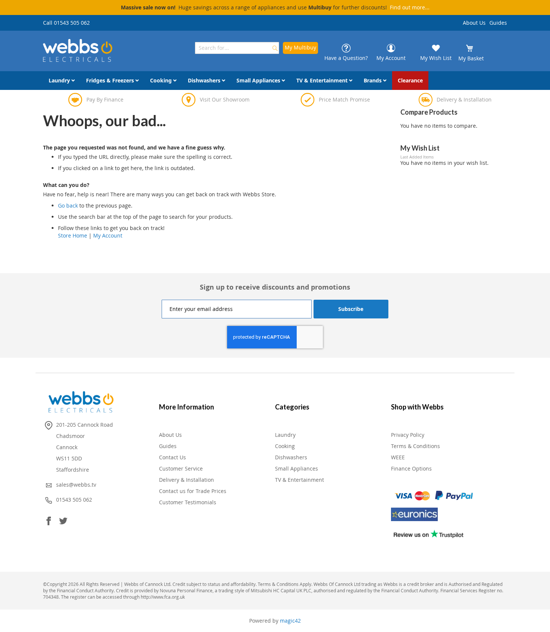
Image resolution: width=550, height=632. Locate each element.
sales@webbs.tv (76, 484)
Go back (68, 205)
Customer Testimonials (187, 502)
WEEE (398, 457)
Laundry (285, 434)
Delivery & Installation (186, 479)
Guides (498, 22)
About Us (474, 22)
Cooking (285, 446)
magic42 (290, 620)
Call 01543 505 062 (66, 22)
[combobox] (237, 48)
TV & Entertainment (299, 479)
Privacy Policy (407, 434)
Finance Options (411, 468)
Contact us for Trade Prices (192, 491)
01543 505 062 (74, 499)
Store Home (72, 235)
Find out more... (410, 7)
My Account (107, 235)
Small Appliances (296, 468)
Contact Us (172, 457)
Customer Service (181, 468)
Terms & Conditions (415, 446)
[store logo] (77, 50)
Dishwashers (291, 457)
